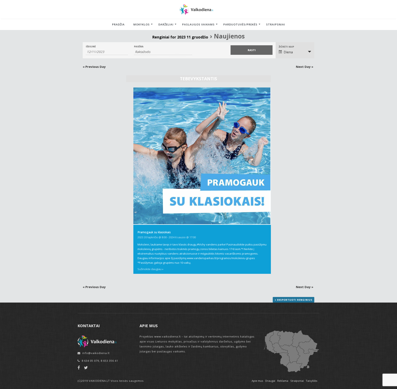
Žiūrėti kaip (286, 46)
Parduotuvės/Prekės (240, 24)
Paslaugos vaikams (198, 24)
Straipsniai (275, 24)
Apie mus (257, 381)
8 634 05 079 (90, 361)
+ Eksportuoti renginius (293, 299)
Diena (288, 52)
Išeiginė (91, 46)
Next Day (304, 67)
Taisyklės (311, 381)
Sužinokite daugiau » (150, 269)
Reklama (282, 381)
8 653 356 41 (109, 361)
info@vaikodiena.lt (96, 353)
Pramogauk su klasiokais (154, 232)
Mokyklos (141, 24)
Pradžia (118, 24)
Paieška (138, 46)
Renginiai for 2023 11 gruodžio (180, 37)
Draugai (270, 381)
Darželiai (165, 24)
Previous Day (94, 67)
